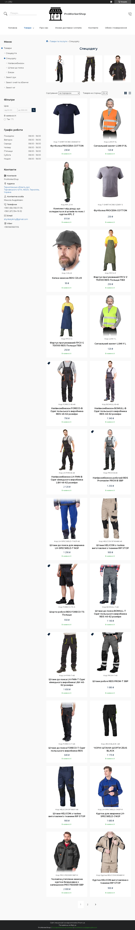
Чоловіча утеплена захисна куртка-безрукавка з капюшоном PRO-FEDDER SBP (67, 882)
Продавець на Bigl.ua (67, 925)
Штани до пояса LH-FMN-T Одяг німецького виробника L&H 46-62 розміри (67, 682)
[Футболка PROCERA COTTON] (66, 118)
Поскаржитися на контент (62, 927)
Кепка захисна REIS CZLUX (67, 278)
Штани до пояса (16, 68)
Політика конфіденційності (85, 927)
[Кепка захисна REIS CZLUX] (66, 250)
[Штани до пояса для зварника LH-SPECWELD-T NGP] (66, 518)
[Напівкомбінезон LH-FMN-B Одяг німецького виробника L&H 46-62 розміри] (66, 449)
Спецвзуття (11, 53)
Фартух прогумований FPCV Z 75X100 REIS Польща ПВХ (110, 278)
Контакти (93, 28)
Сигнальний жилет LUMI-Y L (110, 343)
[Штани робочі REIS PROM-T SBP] (110, 652)
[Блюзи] (117, 68)
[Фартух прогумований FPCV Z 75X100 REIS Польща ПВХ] (110, 250)
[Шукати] (5, 13)
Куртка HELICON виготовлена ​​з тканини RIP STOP (110, 881)
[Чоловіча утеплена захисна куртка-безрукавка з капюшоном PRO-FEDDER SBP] (66, 852)
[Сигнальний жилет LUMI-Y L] (110, 315)
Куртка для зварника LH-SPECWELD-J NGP (110, 815)
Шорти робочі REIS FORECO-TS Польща (66, 613)
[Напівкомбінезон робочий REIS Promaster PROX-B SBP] (110, 449)
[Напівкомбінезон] (59, 68)
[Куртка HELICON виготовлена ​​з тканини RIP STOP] (110, 852)
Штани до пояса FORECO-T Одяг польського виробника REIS (66, 749)
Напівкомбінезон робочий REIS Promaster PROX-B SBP (110, 479)
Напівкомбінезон (16, 63)
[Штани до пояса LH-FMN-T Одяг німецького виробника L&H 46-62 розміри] (66, 652)
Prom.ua (81, 923)
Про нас (43, 28)
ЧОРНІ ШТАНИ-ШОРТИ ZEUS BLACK (110, 749)
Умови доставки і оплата (68, 28)
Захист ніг (10, 87)
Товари (27, 28)
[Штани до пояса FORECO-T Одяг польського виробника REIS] (66, 720)
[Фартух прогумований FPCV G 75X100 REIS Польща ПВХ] (66, 315)
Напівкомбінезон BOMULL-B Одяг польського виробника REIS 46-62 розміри (110, 411)
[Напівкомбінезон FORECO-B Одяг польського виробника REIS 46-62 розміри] (66, 381)
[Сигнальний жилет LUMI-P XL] (110, 118)
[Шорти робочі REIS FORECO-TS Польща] (66, 584)
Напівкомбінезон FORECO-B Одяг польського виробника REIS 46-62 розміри (66, 411)
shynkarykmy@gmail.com (16, 219)
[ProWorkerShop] (55, 14)
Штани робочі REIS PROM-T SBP (110, 681)
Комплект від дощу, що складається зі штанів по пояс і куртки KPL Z (67, 211)
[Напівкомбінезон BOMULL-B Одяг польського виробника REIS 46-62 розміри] (110, 381)
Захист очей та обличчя (17, 82)
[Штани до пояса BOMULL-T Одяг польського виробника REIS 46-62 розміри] (110, 584)
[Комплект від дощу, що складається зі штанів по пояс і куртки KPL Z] (66, 181)
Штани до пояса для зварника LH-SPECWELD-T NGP (67, 546)
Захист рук (11, 77)
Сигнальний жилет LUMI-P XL (110, 146)
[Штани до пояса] (88, 68)
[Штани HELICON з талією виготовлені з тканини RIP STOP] (110, 518)
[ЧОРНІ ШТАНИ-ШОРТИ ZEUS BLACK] (110, 720)
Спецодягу (11, 58)
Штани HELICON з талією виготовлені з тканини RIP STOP (110, 546)
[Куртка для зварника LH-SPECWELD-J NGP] (110, 786)
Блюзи (11, 72)
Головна (12, 28)
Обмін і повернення (116, 28)
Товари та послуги (58, 41)
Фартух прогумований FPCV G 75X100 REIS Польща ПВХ (67, 344)
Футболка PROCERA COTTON (67, 146)
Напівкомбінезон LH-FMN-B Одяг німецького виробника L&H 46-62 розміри (67, 480)
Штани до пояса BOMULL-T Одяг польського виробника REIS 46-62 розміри (110, 614)
